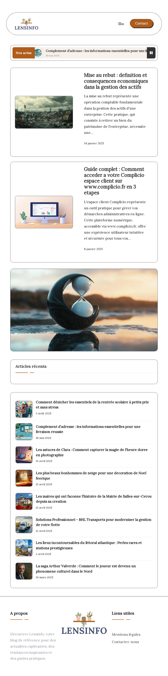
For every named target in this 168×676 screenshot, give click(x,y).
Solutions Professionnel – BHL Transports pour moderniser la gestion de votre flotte (93, 522)
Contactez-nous (125, 642)
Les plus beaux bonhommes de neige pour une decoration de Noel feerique (91, 476)
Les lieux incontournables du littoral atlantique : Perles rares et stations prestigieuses (89, 545)
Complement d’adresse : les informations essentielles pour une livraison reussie (94, 51)
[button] (141, 23)
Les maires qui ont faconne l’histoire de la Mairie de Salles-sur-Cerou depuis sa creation (94, 499)
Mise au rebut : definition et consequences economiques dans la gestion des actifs (116, 81)
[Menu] (120, 23)
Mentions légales (126, 634)
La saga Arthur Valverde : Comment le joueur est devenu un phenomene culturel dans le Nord (86, 569)
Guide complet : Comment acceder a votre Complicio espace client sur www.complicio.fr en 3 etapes (114, 181)
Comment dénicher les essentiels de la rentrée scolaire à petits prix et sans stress (92, 405)
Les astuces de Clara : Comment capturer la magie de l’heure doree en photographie (92, 452)
